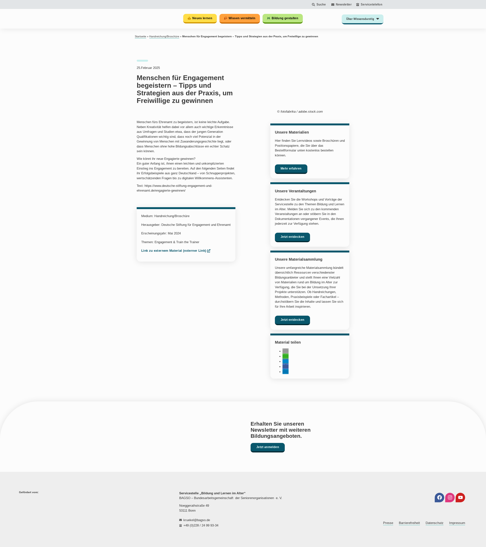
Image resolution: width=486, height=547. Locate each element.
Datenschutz (434, 523)
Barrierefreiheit (409, 523)
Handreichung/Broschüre (164, 36)
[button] (285, 351)
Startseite (140, 36)
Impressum (457, 523)
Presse (388, 523)
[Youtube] (460, 497)
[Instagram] (450, 497)
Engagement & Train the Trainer (177, 242)
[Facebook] (439, 497)
